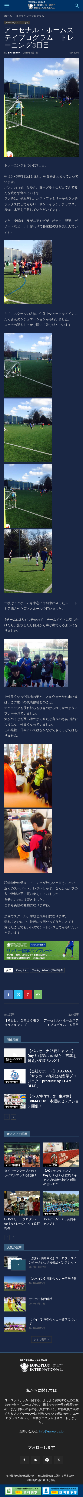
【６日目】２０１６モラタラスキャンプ (21, 1023)
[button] (7, 5)
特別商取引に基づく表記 (41, 1480)
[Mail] (35, 1460)
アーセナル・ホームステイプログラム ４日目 (61, 1023)
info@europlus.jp (51, 1431)
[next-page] (13, 1117)
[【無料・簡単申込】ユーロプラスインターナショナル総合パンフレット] (15, 1263)
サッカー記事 (50, 1165)
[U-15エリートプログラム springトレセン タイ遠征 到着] (22, 1203)
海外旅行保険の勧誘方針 (20, 1475)
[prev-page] (7, 1117)
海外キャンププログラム (30, 16)
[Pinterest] (28, 994)
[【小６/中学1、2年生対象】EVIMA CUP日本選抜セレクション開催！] (15, 1101)
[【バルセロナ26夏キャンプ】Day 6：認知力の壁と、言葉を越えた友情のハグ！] (15, 1055)
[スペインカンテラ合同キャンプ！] (61, 1203)
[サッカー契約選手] (15, 1304)
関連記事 (13, 1039)
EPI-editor (14, 52)
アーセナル (21, 970)
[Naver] (47, 1460)
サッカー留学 (12, 1081)
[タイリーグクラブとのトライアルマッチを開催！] (22, 1154)
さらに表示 (40, 1339)
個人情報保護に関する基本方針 (56, 1475)
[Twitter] (18, 994)
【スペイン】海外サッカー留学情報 (53, 1278)
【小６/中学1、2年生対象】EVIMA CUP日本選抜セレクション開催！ (53, 1101)
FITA (8, 1213)
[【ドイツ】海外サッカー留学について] (15, 1324)
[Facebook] (8, 994)
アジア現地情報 (13, 1165)
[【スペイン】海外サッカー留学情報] (15, 1283)
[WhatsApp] (38, 994)
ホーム (8, 16)
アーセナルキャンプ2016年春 (47, 970)
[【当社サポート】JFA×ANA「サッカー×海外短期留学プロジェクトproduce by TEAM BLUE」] (15, 1076)
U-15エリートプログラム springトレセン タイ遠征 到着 (23, 1223)
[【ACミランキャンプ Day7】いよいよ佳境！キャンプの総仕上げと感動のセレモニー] (61, 1154)
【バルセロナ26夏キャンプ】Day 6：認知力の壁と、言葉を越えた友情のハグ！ (52, 1056)
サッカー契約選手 (41, 1299)
